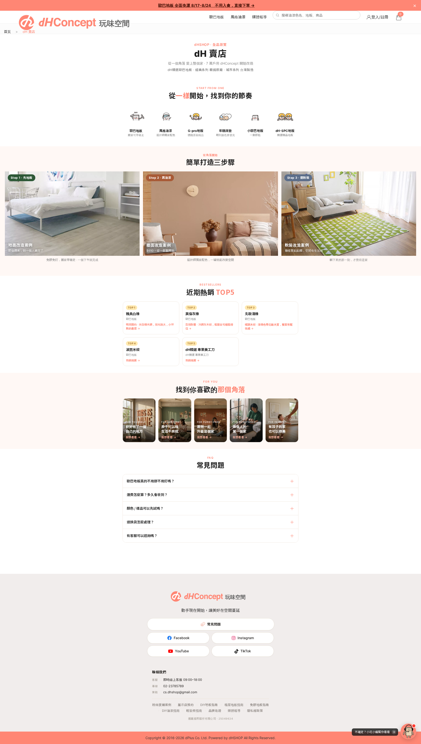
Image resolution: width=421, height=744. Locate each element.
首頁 (7, 32)
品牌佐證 (215, 711)
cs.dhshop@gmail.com (180, 692)
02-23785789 (173, 686)
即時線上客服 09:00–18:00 (182, 680)
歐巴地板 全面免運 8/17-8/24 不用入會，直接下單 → (206, 5)
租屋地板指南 (233, 705)
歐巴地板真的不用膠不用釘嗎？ (150, 480)
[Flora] (408, 731)
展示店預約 (186, 705)
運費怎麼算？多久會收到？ (147, 494)
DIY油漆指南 (171, 711)
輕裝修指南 (194, 711)
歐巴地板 (216, 17)
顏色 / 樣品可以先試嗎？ (145, 508)
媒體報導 (259, 17)
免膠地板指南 (259, 705)
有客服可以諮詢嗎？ (142, 535)
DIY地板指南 (209, 705)
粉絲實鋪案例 (161, 705)
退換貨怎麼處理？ (140, 521)
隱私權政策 (255, 711)
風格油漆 (238, 17)
